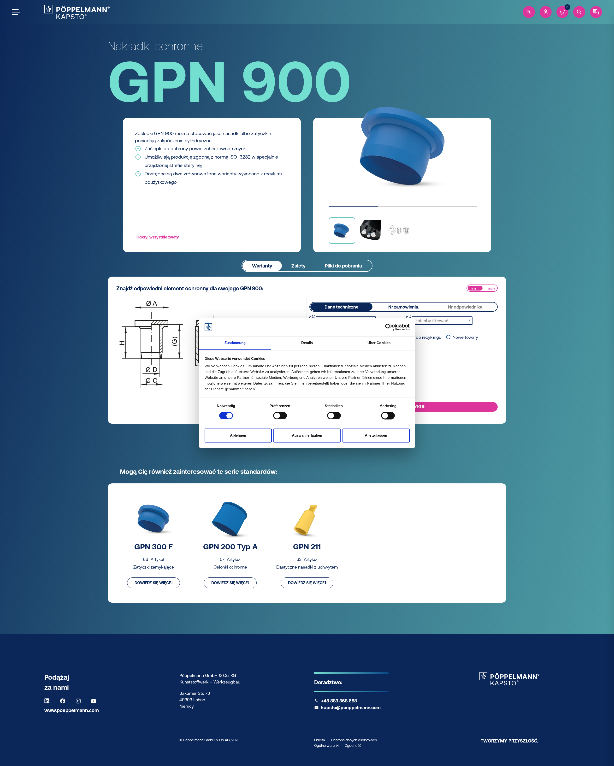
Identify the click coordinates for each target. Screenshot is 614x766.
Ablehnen (238, 435)
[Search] (579, 12)
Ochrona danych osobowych (354, 740)
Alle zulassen (376, 435)
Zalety (298, 265)
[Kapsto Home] (77, 12)
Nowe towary (465, 337)
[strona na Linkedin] (48, 701)
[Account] (546, 12)
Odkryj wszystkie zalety (157, 237)
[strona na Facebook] (64, 701)
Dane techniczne (341, 306)
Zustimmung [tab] (235, 343)
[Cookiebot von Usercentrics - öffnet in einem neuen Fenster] (389, 327)
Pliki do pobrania (343, 265)
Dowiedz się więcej (153, 583)
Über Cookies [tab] (378, 343)
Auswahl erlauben (307, 435)
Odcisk (319, 740)
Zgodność (353, 745)
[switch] (280, 415)
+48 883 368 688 (339, 700)
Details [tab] (307, 343)
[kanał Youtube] (95, 701)
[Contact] (596, 12)
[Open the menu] (16, 12)
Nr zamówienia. (403, 306)
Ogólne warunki (326, 745)
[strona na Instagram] (79, 701)
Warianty (262, 265)
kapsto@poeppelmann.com (351, 707)
